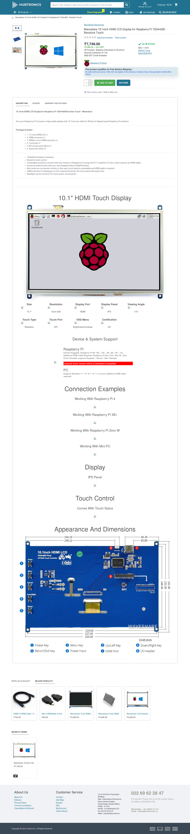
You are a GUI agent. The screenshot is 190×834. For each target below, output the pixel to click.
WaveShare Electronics (94, 25)
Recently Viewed (19, 732)
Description (22, 103)
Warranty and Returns (56, 103)
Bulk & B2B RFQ (145, 53)
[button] (26, 51)
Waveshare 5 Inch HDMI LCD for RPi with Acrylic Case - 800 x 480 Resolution (109, 714)
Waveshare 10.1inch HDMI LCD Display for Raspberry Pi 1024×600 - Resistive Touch (25, 763)
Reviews (36, 103)
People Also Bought (21, 681)
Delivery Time (144, 50)
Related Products (44, 681)
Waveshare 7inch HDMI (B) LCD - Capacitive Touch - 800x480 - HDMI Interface (81, 714)
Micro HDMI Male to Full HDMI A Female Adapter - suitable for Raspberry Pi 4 (53, 714)
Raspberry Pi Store (98, 63)
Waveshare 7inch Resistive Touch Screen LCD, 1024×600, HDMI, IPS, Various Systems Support (138, 714)
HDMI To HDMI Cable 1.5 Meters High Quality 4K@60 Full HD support (24, 714)
